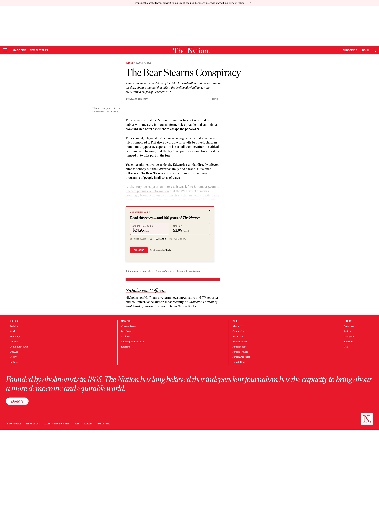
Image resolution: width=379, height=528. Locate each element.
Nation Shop (239, 346)
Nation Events (239, 341)
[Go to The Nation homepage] (191, 50)
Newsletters (39, 50)
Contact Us (238, 331)
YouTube (348, 341)
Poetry (13, 356)
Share (215, 99)
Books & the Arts (19, 346)
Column (130, 62)
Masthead (126, 331)
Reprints (125, 346)
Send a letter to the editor (161, 271)
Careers (88, 424)
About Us (237, 326)
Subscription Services (132, 341)
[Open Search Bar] (374, 50)
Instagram (349, 336)
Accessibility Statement (57, 424)
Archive (125, 336)
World (13, 331)
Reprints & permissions (188, 271)
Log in (168, 250)
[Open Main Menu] (5, 50)
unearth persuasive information (147, 191)
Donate (17, 401)
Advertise (237, 336)
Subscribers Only (141, 212)
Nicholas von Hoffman (137, 98)
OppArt (14, 351)
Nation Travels (240, 351)
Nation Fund (103, 424)
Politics (14, 326)
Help (77, 424)
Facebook (349, 326)
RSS (346, 346)
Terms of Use (33, 424)
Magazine (19, 50)
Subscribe (350, 50)
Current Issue (128, 326)
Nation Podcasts (241, 356)
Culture (14, 341)
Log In (365, 50)
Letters (13, 362)
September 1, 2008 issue (105, 111)
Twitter (348, 331)
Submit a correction (136, 271)
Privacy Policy (236, 2)
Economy (15, 336)
